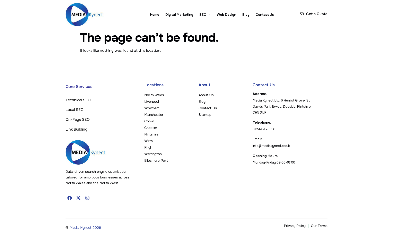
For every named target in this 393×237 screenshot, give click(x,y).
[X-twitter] (79, 198)
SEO (202, 14)
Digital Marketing (179, 14)
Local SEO (75, 109)
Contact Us (265, 14)
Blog (246, 14)
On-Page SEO (78, 119)
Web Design (226, 14)
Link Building (76, 129)
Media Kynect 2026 (85, 228)
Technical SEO (78, 100)
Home (154, 14)
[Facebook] (70, 198)
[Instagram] (87, 198)
